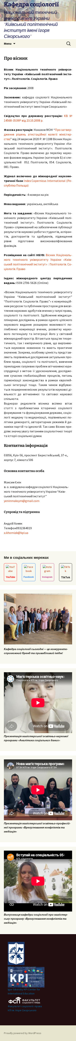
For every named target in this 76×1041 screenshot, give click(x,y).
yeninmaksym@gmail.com (21, 501)
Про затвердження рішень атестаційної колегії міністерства (38, 134)
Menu (7, 43)
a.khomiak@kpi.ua (16, 533)
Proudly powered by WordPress (22, 1033)
